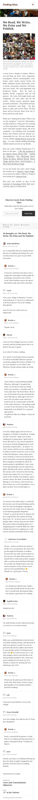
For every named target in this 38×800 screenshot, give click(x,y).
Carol (9, 290)
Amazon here (21, 176)
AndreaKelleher (13, 244)
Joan (8, 752)
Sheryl (9, 335)
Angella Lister (12, 601)
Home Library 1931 (20, 154)
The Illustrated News (25, 156)
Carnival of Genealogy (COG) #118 (16, 184)
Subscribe (28, 213)
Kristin (18, 225)
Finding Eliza (10, 4)
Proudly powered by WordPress (12, 798)
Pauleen (10, 424)
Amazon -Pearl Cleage (25, 171)
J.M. (8, 695)
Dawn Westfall (12, 712)
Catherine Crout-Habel (17, 539)
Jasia (9, 633)
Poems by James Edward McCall (16, 159)
